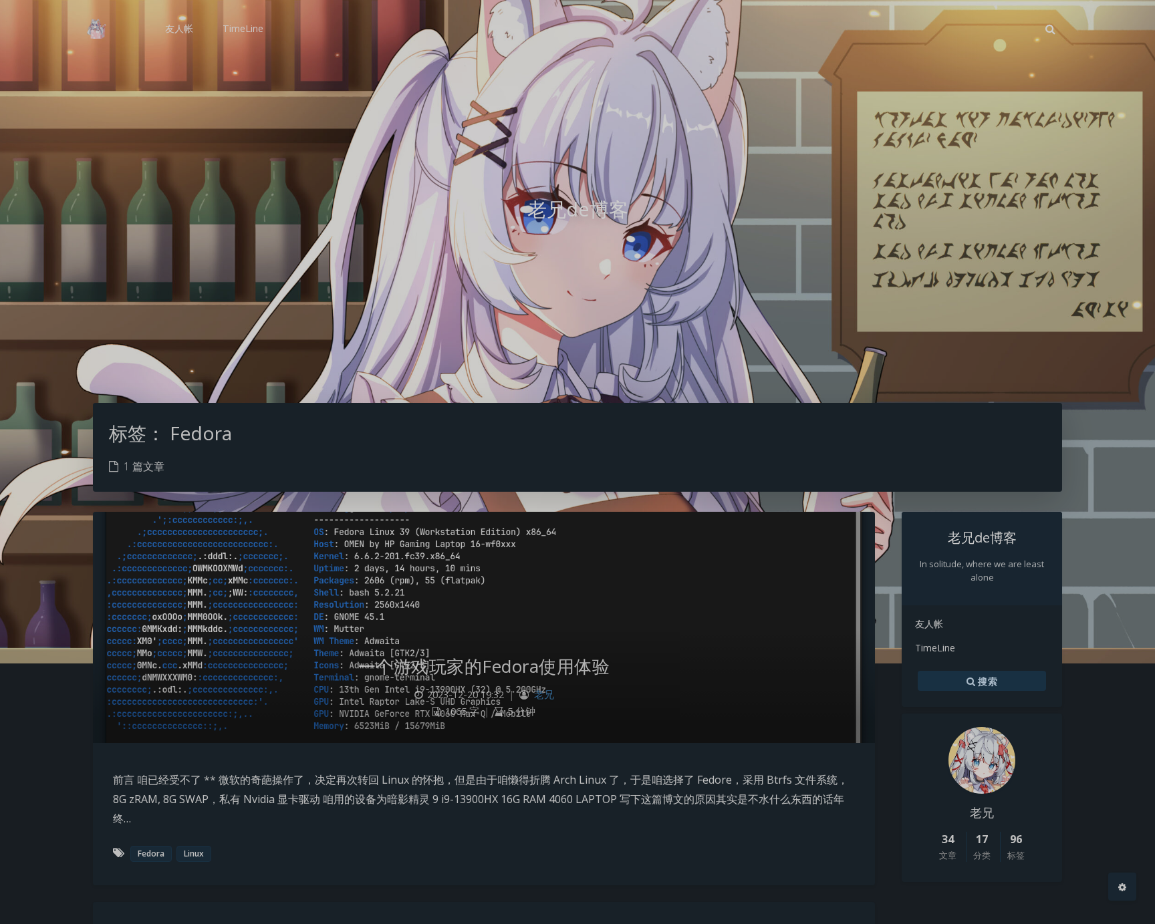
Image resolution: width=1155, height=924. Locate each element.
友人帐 (929, 623)
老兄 (544, 694)
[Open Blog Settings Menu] (1122, 887)
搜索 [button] (986, 681)
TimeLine (935, 647)
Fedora (151, 853)
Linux (194, 853)
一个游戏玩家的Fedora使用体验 (484, 666)
